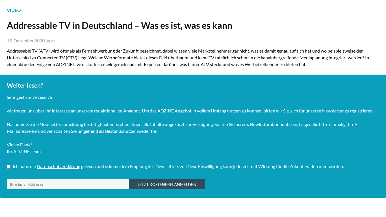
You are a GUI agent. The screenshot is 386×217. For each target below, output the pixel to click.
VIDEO (14, 10)
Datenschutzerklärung (58, 166)
